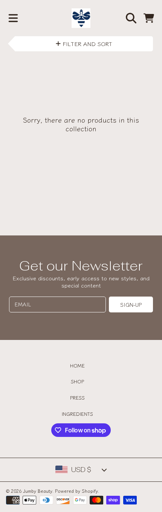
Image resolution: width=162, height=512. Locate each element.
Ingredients (77, 413)
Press (77, 397)
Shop (77, 381)
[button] (13, 18)
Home (77, 365)
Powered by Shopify (76, 490)
